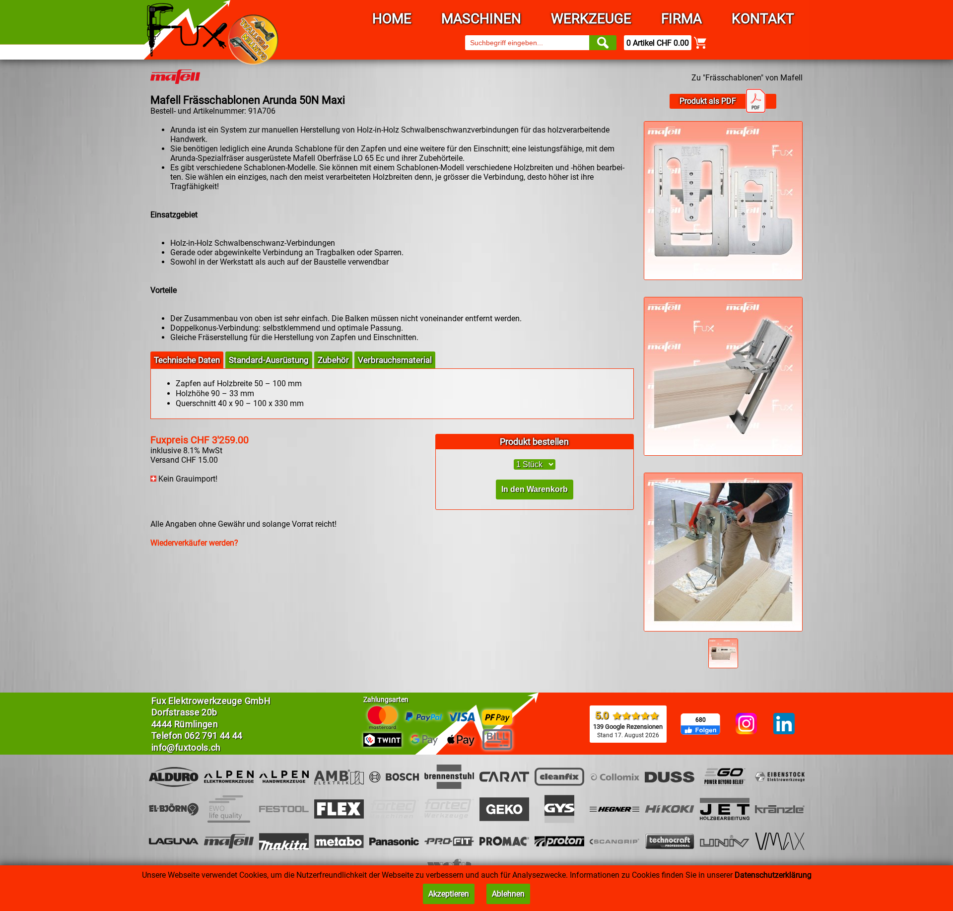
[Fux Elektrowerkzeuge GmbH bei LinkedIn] (784, 724)
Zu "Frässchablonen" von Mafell (747, 77)
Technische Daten (187, 360)
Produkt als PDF (708, 101)
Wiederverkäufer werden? (194, 543)
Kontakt (763, 18)
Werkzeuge (591, 18)
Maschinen (481, 18)
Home (391, 18)
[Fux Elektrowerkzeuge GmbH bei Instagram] (746, 724)
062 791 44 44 (214, 735)
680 (700, 719)
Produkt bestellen (534, 441)
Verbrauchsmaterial (395, 360)
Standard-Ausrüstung (269, 360)
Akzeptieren (448, 894)
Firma (681, 18)
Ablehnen (508, 894)
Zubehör (333, 360)
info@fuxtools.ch (186, 747)
